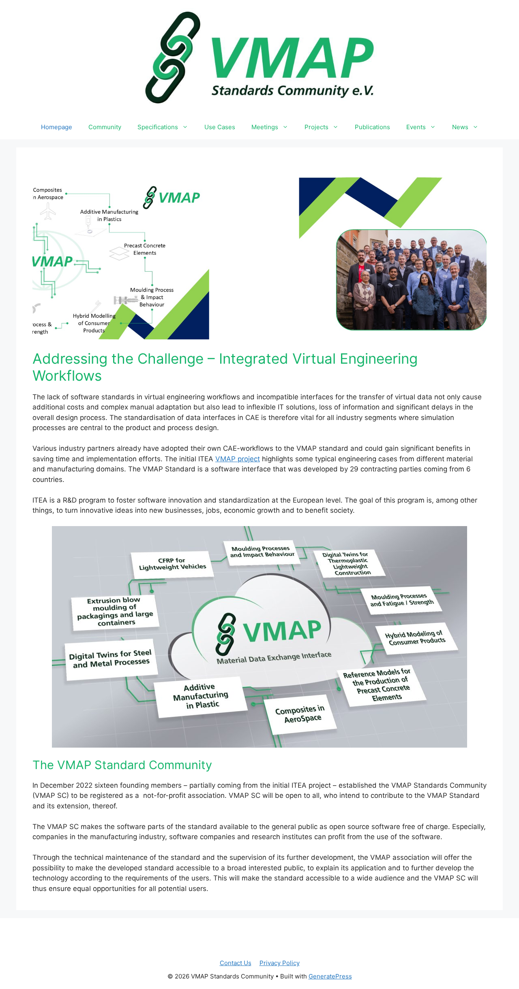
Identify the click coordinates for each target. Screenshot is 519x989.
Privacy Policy (280, 963)
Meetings (264, 127)
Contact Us (235, 963)
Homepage (56, 127)
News (460, 127)
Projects (316, 127)
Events (416, 127)
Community (104, 127)
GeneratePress (330, 976)
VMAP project (237, 459)
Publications (372, 127)
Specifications (157, 127)
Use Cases (219, 127)
